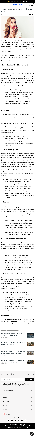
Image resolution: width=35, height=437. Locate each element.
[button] (17, 390)
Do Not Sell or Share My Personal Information (17, 427)
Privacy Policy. (22, 385)
